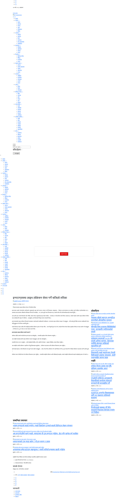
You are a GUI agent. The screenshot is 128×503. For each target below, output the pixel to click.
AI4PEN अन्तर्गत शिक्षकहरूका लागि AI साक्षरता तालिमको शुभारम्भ (102, 395)
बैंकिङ (19, 58)
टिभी (19, 38)
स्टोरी (16, 84)
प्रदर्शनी (19, 140)
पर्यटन (19, 99)
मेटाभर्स (19, 113)
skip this (64, 254)
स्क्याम (19, 68)
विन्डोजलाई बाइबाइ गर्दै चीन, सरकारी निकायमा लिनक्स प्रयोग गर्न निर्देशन (103, 410)
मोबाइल (19, 34)
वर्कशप (19, 138)
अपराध (19, 65)
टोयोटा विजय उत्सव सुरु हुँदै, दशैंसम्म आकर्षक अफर (101, 367)
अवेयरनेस (20, 70)
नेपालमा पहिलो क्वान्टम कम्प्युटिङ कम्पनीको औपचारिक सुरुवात (103, 318)
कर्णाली (19, 127)
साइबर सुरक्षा (18, 63)
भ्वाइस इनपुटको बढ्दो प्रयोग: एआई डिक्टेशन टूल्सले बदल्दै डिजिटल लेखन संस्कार (42, 425)
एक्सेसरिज (20, 43)
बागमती (19, 122)
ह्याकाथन (19, 136)
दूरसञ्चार (17, 45)
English (64, 11)
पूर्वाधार (19, 50)
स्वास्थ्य (19, 95)
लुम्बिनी (19, 125)
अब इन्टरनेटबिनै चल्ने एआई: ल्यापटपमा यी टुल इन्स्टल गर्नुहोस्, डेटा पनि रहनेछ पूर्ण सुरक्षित (45, 433)
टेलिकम (19, 47)
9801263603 (31, 475)
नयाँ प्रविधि (17, 104)
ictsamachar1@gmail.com (60, 472)
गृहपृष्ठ (16, 18)
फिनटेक (17, 54)
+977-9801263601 (22, 475)
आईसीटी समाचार (25, 301)
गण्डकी (19, 124)
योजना (19, 25)
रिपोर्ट (19, 88)
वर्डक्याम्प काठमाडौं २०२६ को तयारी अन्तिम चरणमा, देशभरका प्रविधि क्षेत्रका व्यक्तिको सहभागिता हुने (102, 342)
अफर (19, 27)
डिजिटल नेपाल (18, 91)
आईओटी (19, 108)
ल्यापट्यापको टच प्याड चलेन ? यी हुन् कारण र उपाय (31, 441)
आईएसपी (19, 49)
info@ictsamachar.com (73, 472)
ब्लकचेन (19, 109)
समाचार (19, 24)
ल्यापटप (19, 36)
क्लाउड (19, 111)
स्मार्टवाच (19, 40)
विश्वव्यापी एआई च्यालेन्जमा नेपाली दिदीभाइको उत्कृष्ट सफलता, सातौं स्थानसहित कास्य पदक (103, 355)
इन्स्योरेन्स (20, 59)
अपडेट (16, 20)
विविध (19, 31)
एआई (19, 106)
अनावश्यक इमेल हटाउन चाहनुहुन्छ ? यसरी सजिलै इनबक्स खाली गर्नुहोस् (39, 449)
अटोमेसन (19, 115)
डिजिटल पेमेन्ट (21, 56)
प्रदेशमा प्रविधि (18, 116)
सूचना (19, 22)
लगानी (19, 81)
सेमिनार (19, 134)
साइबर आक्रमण (21, 66)
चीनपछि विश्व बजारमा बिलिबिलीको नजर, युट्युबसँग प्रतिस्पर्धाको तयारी (103, 329)
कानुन (19, 52)
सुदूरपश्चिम (20, 129)
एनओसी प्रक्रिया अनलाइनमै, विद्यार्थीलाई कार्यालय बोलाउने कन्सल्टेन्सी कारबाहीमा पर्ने (102, 380)
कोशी (19, 118)
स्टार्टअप (17, 74)
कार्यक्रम (19, 141)
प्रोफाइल (20, 79)
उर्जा (18, 100)
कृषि (18, 97)
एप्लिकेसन (20, 29)
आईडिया (19, 75)
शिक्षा (19, 93)
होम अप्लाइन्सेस (21, 42)
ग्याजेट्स (17, 33)
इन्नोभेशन (20, 77)
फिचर (19, 86)
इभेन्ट (16, 131)
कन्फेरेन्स (19, 132)
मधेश (19, 120)
